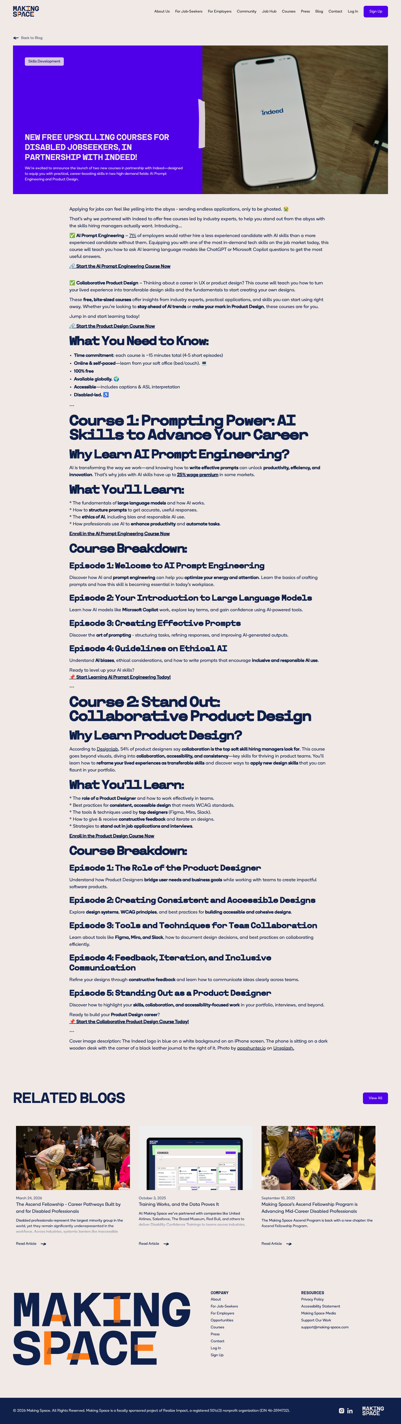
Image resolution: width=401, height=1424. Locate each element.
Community (246, 11)
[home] (26, 11)
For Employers (219, 11)
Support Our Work (316, 1320)
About (216, 1299)
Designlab (107, 749)
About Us (162, 11)
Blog (319, 11)
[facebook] (341, 1411)
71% (132, 236)
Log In (353, 11)
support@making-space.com (325, 1327)
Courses (288, 11)
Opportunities (222, 1320)
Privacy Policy (312, 1299)
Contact (335, 11)
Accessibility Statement (320, 1306)
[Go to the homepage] (101, 1328)
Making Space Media (318, 1313)
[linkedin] (350, 1411)
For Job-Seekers (188, 11)
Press (305, 11)
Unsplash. (283, 1048)
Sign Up (217, 1355)
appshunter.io (251, 1048)
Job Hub (269, 11)
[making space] (373, 1410)
